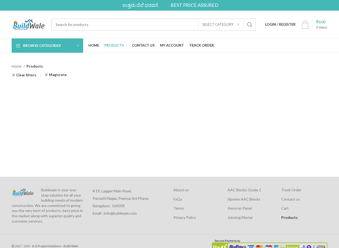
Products (289, 217)
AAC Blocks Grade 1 (244, 190)
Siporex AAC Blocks (244, 199)
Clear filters (26, 75)
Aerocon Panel (240, 208)
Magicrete (58, 75)
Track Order (291, 190)
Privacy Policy (184, 217)
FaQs (177, 199)
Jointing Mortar (240, 217)
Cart (285, 208)
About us (181, 190)
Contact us (290, 199)
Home (17, 66)
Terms (178, 208)
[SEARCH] (250, 25)
